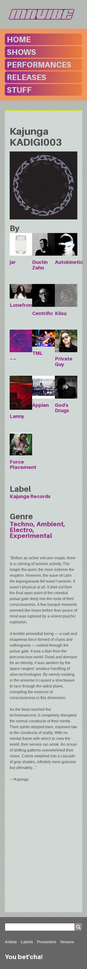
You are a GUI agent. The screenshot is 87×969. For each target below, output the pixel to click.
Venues (67, 942)
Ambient (50, 524)
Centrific (42, 313)
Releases (26, 77)
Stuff (19, 89)
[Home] (43, 14)
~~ (13, 359)
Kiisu (60, 313)
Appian (40, 405)
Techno (21, 524)
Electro (21, 530)
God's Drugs (62, 408)
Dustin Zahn (40, 265)
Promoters (46, 942)
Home (19, 39)
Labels (27, 942)
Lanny (17, 416)
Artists (11, 942)
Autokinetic (69, 262)
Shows (21, 52)
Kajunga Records (30, 496)
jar (13, 262)
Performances (39, 64)
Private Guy (63, 361)
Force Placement (23, 464)
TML (37, 353)
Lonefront (22, 305)
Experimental (31, 535)
